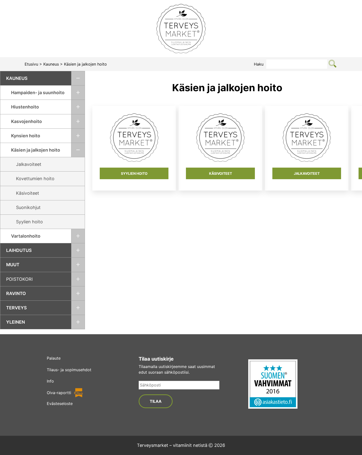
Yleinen (15, 322)
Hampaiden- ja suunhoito (38, 92)
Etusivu (31, 64)
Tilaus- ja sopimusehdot (69, 369)
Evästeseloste (60, 403)
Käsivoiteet (27, 193)
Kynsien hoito (25, 135)
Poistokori (19, 279)
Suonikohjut (28, 207)
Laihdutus (19, 250)
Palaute (54, 358)
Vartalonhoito (25, 236)
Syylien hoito (29, 221)
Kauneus (51, 64)
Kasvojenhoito (26, 121)
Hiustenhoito (25, 106)
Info (50, 381)
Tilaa (156, 401)
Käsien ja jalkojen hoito (35, 150)
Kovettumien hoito (35, 178)
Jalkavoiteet (28, 164)
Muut (12, 264)
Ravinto (16, 293)
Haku (258, 64)
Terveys (16, 307)
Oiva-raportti (59, 392)
